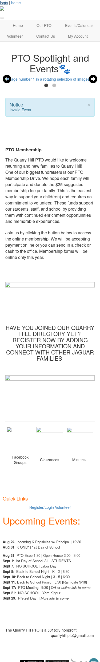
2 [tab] (54, 85)
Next (93, 79)
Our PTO (44, 25)
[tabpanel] (50, 79)
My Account (78, 36)
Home (18, 25)
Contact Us (45, 36)
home (16, 2)
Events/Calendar (79, 25)
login (4, 2)
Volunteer (15, 36)
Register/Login (41, 507)
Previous (7, 79)
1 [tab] (46, 85)
